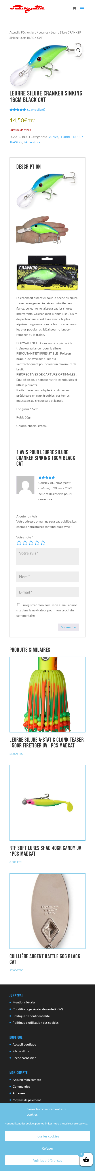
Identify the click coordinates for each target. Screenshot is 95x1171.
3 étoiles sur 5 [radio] (31, 542)
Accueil (14, 32)
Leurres (43, 32)
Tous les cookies (47, 1136)
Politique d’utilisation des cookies (36, 1022)
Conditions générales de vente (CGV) (38, 1009)
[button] (78, 50)
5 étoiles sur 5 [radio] (43, 542)
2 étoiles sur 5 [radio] (25, 542)
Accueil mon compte (27, 1079)
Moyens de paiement (27, 1100)
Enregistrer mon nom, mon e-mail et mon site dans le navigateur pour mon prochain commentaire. (47, 610)
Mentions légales (24, 1002)
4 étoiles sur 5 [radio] (37, 542)
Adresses (19, 1093)
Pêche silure (28, 32)
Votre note (24, 537)
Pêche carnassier (24, 1058)
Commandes (21, 1086)
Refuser (47, 1148)
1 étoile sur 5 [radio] (19, 542)
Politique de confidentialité (31, 1016)
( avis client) (36, 109)
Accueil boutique (24, 1044)
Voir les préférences (47, 1160)
